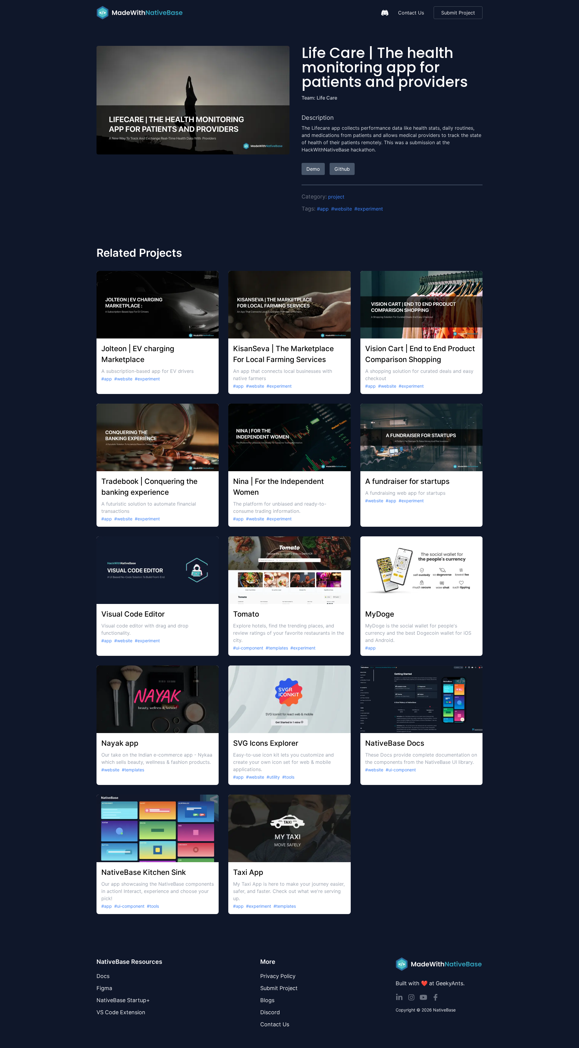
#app (323, 209)
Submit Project (458, 13)
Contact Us (411, 13)
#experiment (368, 209)
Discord (270, 1012)
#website (341, 209)
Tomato (246, 614)
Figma (104, 988)
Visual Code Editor (133, 614)
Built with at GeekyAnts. (430, 983)
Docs (102, 976)
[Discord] (384, 12)
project (336, 197)
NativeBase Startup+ (123, 1000)
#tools (288, 777)
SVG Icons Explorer (265, 743)
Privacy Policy (278, 976)
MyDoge (379, 614)
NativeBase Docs (394, 743)
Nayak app (119, 743)
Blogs (267, 1000)
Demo (313, 169)
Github (342, 169)
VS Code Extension (120, 1012)
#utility (273, 777)
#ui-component (248, 647)
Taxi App (248, 872)
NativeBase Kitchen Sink (143, 872)
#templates (277, 647)
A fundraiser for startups (407, 481)
